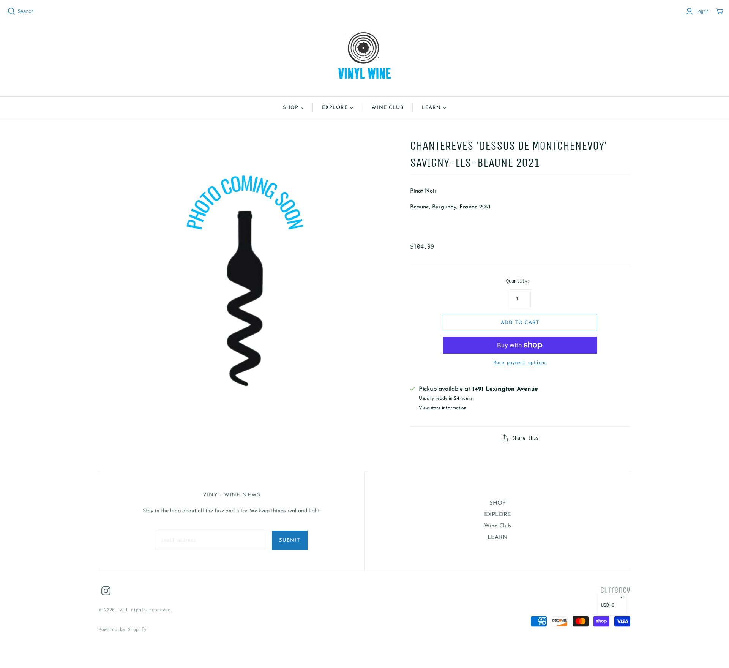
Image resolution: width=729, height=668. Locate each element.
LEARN (431, 107)
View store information (443, 408)
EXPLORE (335, 107)
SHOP (290, 107)
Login (702, 11)
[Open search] (12, 11)
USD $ (607, 605)
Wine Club (387, 107)
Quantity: (518, 281)
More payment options (520, 362)
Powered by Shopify (123, 629)
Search (26, 11)
